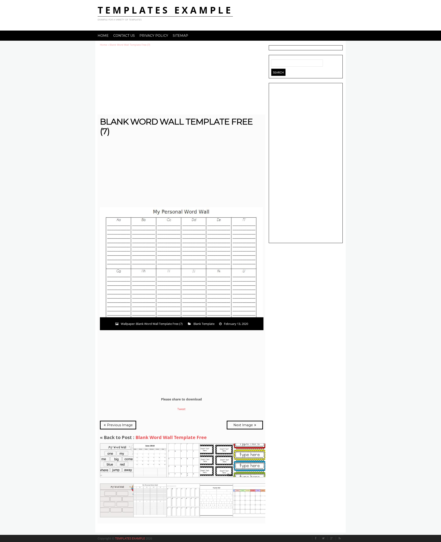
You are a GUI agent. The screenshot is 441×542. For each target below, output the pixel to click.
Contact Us (124, 36)
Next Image (243, 425)
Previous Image (119, 425)
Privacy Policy (153, 36)
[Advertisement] (181, 80)
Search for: (274, 62)
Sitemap (180, 36)
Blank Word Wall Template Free (171, 437)
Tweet (181, 409)
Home (103, 36)
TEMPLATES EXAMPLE (165, 10)
